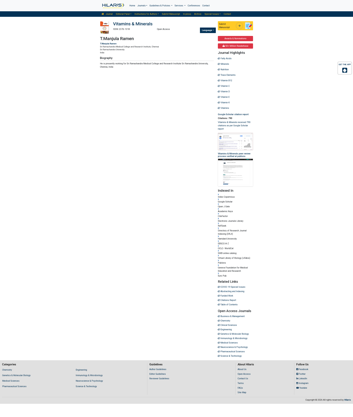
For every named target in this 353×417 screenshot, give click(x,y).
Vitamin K (225, 102)
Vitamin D (225, 91)
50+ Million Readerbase (236, 46)
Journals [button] (141, 5)
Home (132, 5)
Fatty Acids (226, 58)
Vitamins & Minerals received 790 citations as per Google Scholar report (234, 125)
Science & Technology (86, 386)
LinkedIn (302, 378)
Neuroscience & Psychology (89, 381)
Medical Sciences (10, 381)
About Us (242, 369)
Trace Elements (228, 75)
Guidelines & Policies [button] (160, 5)
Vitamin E (225, 97)
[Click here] (113, 5)
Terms (241, 383)
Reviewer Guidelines (159, 378)
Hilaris (347, 400)
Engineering (81, 370)
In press (187, 14)
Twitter (302, 374)
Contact (206, 5)
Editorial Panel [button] (123, 14)
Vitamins (224, 108)
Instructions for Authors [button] (145, 14)
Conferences (194, 5)
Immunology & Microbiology (89, 375)
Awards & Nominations (235, 38)
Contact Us (243, 378)
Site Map (242, 392)
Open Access (244, 374)
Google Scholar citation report (233, 114)
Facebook (303, 369)
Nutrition (224, 69)
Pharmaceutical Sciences (14, 386)
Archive (197, 14)
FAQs (240, 388)
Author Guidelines (157, 369)
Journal (109, 14)
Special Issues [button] (211, 14)
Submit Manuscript (171, 14)
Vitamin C (225, 86)
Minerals (224, 64)
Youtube (303, 388)
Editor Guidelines (157, 374)
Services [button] (179, 5)
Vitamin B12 (226, 80)
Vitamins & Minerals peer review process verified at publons (234, 155)
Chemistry (7, 370)
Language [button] (207, 30)
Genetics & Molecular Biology (16, 375)
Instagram (303, 383)
